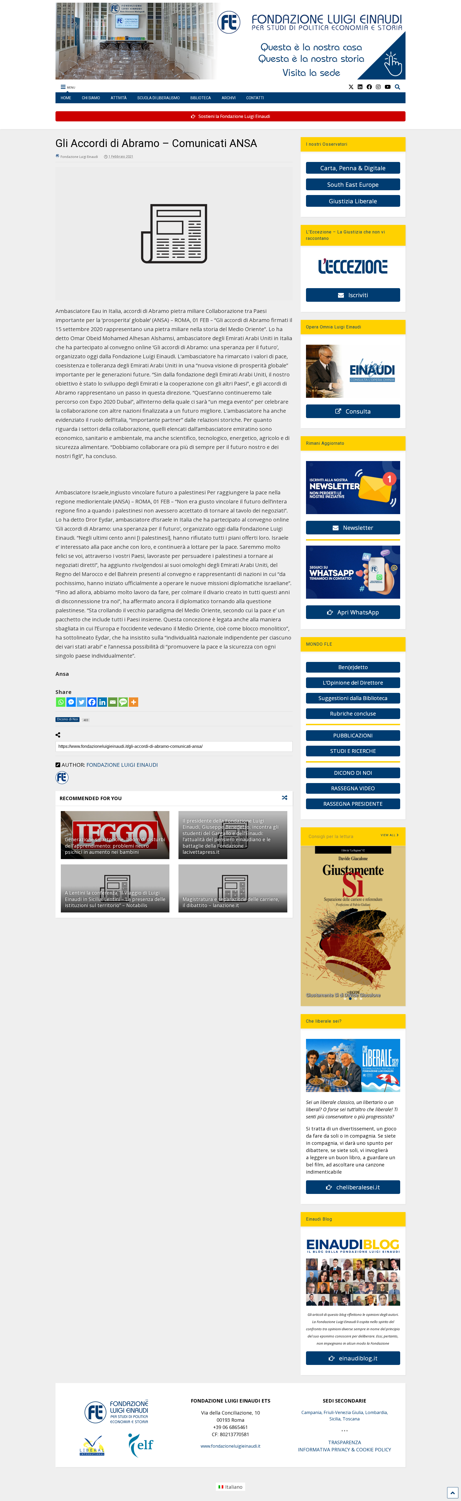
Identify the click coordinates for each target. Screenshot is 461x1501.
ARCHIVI (229, 98)
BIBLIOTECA (200, 98)
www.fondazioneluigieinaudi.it (230, 1446)
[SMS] (123, 702)
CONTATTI (255, 98)
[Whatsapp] (60, 702)
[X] (351, 87)
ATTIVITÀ (119, 98)
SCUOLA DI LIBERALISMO (158, 98)
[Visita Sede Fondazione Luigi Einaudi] (230, 77)
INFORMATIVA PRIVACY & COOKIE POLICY (344, 1449)
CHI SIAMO (91, 98)
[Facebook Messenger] (71, 702)
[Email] (112, 702)
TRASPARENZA (344, 1442)
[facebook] (369, 87)
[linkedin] (360, 87)
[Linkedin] (102, 702)
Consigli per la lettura (331, 836)
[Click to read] (232, 888)
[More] (133, 702)
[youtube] (388, 87)
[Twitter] (81, 702)
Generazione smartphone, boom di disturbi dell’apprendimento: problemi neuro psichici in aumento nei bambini (115, 845)
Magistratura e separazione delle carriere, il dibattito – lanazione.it (230, 902)
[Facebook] (92, 702)
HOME (66, 98)
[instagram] (378, 87)
